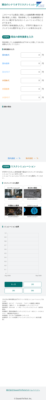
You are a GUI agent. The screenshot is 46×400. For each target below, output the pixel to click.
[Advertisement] (23, 354)
